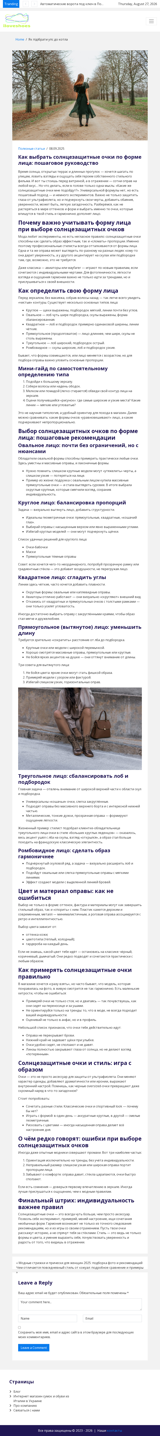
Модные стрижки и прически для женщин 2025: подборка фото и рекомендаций (80, 1263)
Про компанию (25, 1405)
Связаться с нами (26, 1410)
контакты (114, 1430)
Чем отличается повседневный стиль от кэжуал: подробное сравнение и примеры (79, 1267)
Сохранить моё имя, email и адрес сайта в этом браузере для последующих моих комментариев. (76, 1334)
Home (19, 39)
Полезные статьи (31, 148)
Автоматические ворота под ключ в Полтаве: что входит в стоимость (94, 4)
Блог (16, 1391)
